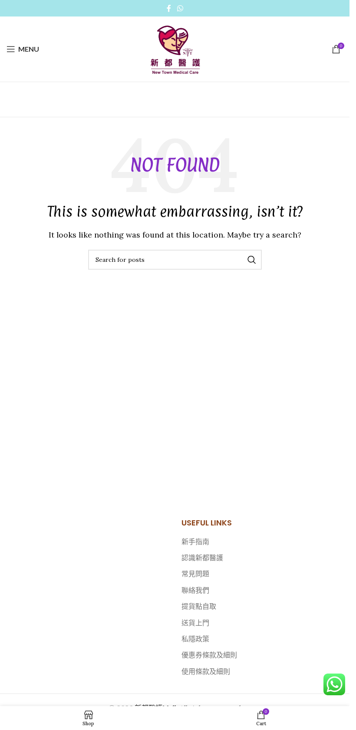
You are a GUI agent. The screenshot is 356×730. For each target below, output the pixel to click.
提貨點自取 (198, 606)
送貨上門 (195, 622)
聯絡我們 (195, 590)
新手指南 (195, 541)
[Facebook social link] (169, 8)
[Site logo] (175, 48)
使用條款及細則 (205, 671)
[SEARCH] (252, 260)
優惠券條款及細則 (209, 655)
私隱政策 (195, 638)
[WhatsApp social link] (180, 8)
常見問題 (195, 573)
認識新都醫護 (202, 557)
